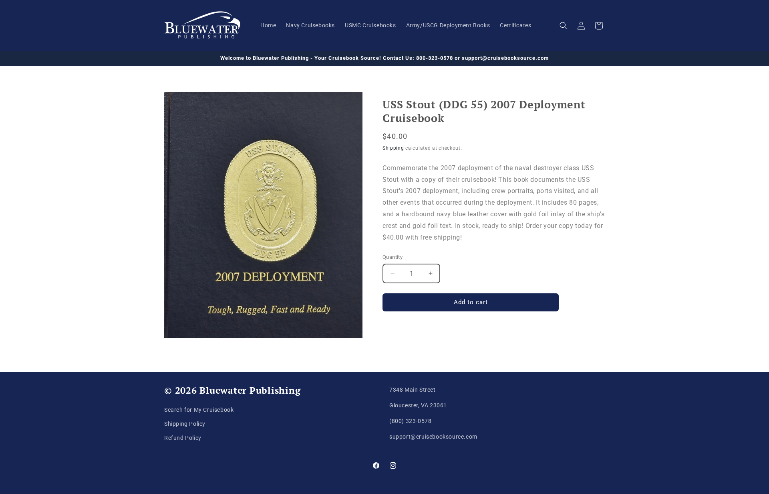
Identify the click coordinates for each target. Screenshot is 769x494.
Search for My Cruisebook (199, 410)
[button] (563, 26)
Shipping (393, 148)
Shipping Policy (184, 424)
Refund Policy (182, 438)
